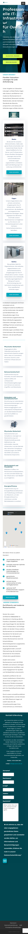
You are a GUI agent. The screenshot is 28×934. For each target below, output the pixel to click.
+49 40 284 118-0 (16, 760)
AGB (20, 925)
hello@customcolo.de (16, 763)
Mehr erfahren (14, 172)
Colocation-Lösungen (12, 56)
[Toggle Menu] (23, 3)
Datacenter (14, 616)
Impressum (13, 923)
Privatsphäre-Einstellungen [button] (13, 927)
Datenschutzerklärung (10, 925)
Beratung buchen (11, 62)
